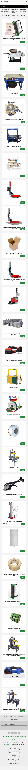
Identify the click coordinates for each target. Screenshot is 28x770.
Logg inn (11, 719)
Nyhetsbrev (14, 739)
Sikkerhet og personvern (20, 736)
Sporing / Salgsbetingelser (19, 716)
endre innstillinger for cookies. (14, 760)
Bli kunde (10, 716)
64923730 (6, 744)
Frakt (4, 736)
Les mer (16, 759)
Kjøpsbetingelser (10, 736)
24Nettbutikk (16, 763)
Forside (5, 716)
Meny (3, 6)
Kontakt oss (16, 719)
